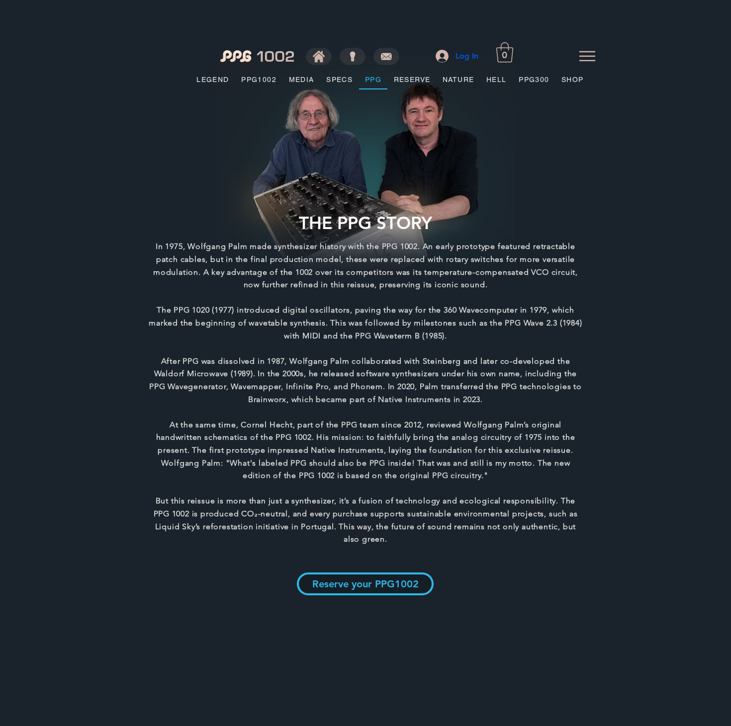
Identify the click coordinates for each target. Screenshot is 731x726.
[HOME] (319, 56)
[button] (504, 52)
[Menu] (587, 56)
